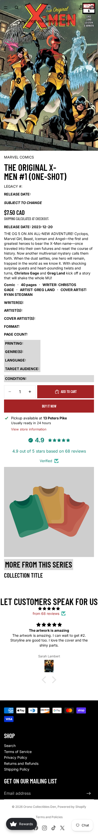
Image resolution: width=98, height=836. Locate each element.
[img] (49, 608)
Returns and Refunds (21, 763)
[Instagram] (44, 828)
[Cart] (91, 7)
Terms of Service (18, 751)
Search (10, 745)
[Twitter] (62, 828)
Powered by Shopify (72, 807)
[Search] (16, 7)
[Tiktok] (54, 828)
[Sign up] (88, 793)
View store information (28, 429)
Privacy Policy (15, 757)
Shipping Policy (16, 769)
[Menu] (6, 7)
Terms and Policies (49, 817)
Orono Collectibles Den (39, 807)
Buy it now (49, 406)
